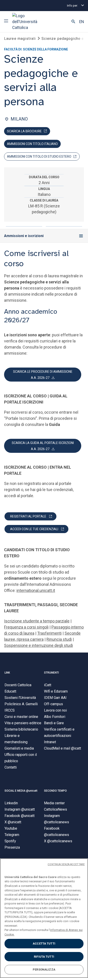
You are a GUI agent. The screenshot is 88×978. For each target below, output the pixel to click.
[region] (44, 918)
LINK (7, 672)
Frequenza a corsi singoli (26, 627)
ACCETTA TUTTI (44, 943)
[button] (73, 21)
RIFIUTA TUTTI (44, 956)
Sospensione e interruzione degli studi (38, 645)
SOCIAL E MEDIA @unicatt (21, 790)
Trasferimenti (49, 633)
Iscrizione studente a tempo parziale (36, 621)
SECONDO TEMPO (55, 790)
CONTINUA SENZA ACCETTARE (66, 864)
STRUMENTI (51, 672)
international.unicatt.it (35, 590)
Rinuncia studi (59, 639)
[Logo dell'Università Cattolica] (29, 21)
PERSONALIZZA (44, 969)
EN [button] (81, 21)
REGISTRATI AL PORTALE (28, 516)
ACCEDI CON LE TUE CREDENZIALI (34, 529)
